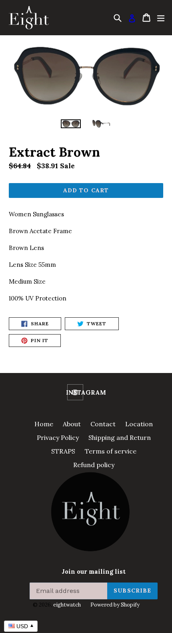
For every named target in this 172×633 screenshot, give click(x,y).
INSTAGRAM (86, 392)
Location (139, 424)
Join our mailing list (94, 571)
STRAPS (63, 451)
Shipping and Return (119, 437)
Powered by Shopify (115, 604)
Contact (103, 424)
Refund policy (93, 465)
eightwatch (67, 604)
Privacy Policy (58, 437)
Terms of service (110, 451)
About (72, 424)
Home (43, 424)
